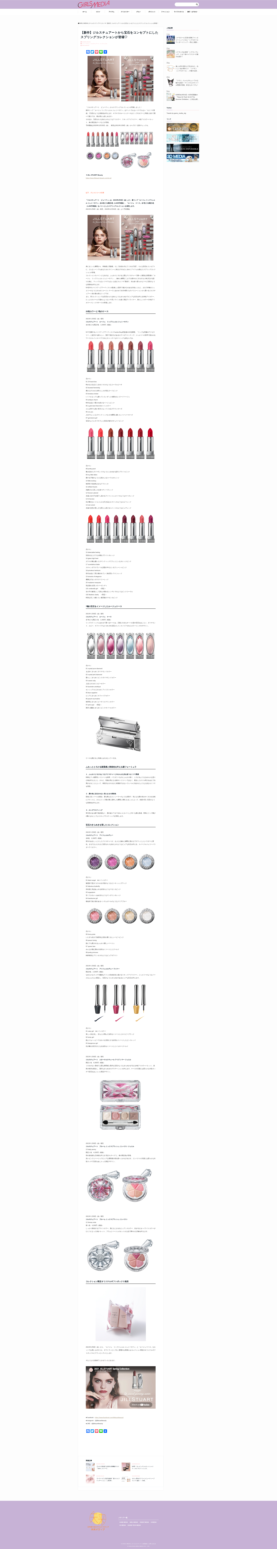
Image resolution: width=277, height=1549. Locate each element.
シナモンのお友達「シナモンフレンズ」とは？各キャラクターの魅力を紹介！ (187, 54)
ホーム (85, 12)
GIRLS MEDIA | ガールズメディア (131, 1543)
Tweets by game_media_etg (176, 113)
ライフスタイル (179, 12)
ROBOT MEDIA (144, 1522)
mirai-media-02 (85, 45)
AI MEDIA (154, 1522)
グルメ (138, 12)
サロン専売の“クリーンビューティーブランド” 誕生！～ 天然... (143, 1479)
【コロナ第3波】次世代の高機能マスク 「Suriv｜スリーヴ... (107, 1467)
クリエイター (125, 12)
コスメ (98, 12)
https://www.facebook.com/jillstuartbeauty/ (109, 1417)
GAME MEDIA (123, 1522)
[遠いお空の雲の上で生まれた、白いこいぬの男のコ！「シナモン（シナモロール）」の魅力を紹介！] (171, 72)
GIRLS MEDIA (134, 1522)
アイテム (111, 12)
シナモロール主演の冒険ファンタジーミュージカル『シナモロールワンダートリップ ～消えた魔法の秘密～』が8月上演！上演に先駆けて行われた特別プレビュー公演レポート (187, 40)
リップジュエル (103, 43)
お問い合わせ (152, 1543)
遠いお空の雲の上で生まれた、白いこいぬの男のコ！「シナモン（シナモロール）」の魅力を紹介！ (187, 68)
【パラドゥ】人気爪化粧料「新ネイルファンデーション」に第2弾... (108, 1479)
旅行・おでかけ (192, 12)
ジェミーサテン (86, 43)
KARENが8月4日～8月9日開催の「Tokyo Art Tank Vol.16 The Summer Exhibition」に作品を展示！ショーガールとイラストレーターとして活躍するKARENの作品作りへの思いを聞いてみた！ (187, 97)
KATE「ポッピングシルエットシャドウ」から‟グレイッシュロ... (142, 1467)
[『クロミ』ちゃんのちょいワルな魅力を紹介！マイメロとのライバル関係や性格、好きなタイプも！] (171, 86)
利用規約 (145, 1543)
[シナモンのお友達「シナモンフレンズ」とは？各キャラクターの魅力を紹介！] (171, 57)
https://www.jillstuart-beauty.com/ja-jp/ (98, 178)
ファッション (165, 12)
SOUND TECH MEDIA (134, 1525)
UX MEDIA (122, 1525)
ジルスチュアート (94, 43)
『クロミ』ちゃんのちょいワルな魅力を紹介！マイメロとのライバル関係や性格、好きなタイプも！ (187, 83)
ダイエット (151, 12)
